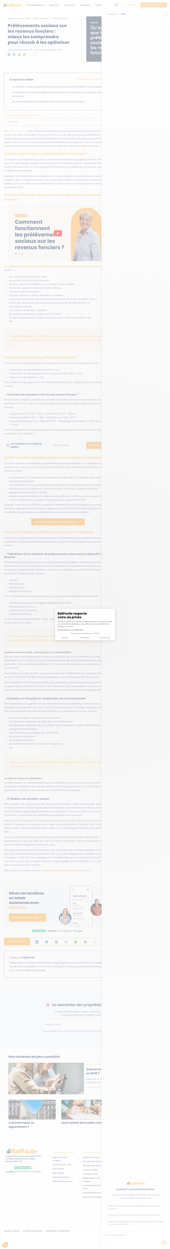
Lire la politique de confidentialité (70, 630)
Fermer (65, 638)
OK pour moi (105, 638)
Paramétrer (85, 638)
